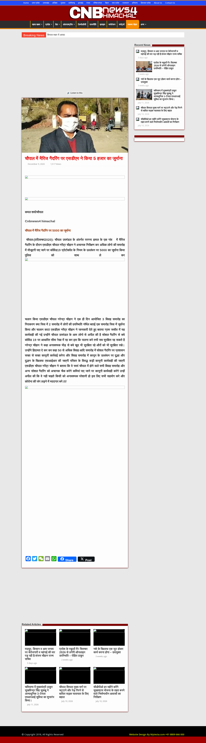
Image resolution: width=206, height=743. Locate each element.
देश (56, 24)
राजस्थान (125, 3)
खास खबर (36, 24)
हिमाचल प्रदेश (146, 3)
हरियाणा (135, 3)
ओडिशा (54, 3)
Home (26, 3)
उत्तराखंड (46, 3)
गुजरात (63, 3)
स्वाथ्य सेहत (132, 24)
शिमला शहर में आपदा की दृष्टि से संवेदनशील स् (67, 35)
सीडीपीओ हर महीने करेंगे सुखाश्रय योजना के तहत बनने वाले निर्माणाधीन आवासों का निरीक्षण (109, 692)
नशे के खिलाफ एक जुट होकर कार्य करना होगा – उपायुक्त (108, 650)
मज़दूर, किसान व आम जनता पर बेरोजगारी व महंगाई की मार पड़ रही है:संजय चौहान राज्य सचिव (40, 654)
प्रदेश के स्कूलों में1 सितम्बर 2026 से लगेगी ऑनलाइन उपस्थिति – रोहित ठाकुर (73, 652)
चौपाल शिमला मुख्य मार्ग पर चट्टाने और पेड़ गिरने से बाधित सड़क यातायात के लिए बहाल (74, 692)
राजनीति (93, 24)
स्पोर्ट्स (121, 24)
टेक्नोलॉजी (82, 24)
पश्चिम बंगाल (97, 3)
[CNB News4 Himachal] (103, 12)
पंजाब (88, 3)
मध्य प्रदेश (115, 3)
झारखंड (80, 3)
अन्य (142, 24)
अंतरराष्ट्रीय (68, 24)
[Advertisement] (75, 68)
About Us (158, 3)
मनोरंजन (112, 24)
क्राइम (102, 24)
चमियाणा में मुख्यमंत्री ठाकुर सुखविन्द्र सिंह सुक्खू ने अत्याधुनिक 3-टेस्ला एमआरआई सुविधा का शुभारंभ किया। (39, 693)
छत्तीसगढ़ (72, 3)
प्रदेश (47, 24)
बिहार (107, 3)
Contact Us (170, 3)
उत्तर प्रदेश (36, 3)
